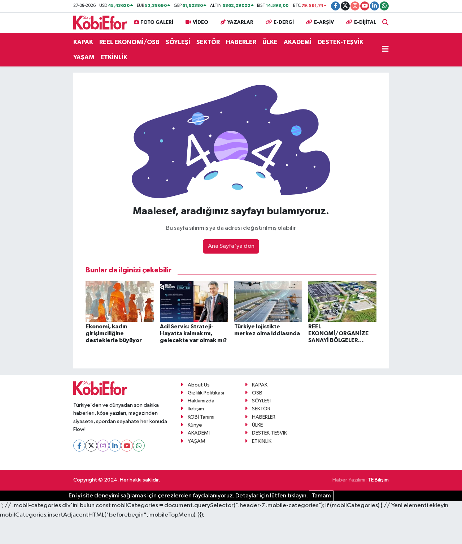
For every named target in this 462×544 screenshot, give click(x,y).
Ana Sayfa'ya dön (231, 246)
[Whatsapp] (139, 446)
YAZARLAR (240, 22)
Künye (195, 425)
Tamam (321, 496)
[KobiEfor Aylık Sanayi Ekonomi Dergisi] (100, 22)
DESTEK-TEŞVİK (340, 42)
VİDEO (200, 22)
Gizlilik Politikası (206, 393)
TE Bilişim (378, 480)
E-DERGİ (284, 22)
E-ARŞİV (324, 22)
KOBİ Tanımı (201, 417)
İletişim (196, 408)
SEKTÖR (208, 42)
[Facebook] (79, 446)
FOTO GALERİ (156, 22)
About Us (199, 385)
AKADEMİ (297, 42)
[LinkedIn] (115, 446)
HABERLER (241, 42)
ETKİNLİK (113, 57)
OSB (257, 393)
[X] (91, 446)
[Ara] (385, 22)
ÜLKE (270, 42)
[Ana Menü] (385, 50)
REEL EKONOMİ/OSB (129, 42)
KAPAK (83, 42)
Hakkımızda (201, 400)
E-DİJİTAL (365, 22)
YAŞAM (83, 57)
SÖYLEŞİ (178, 42)
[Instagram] (103, 446)
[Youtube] (127, 446)
